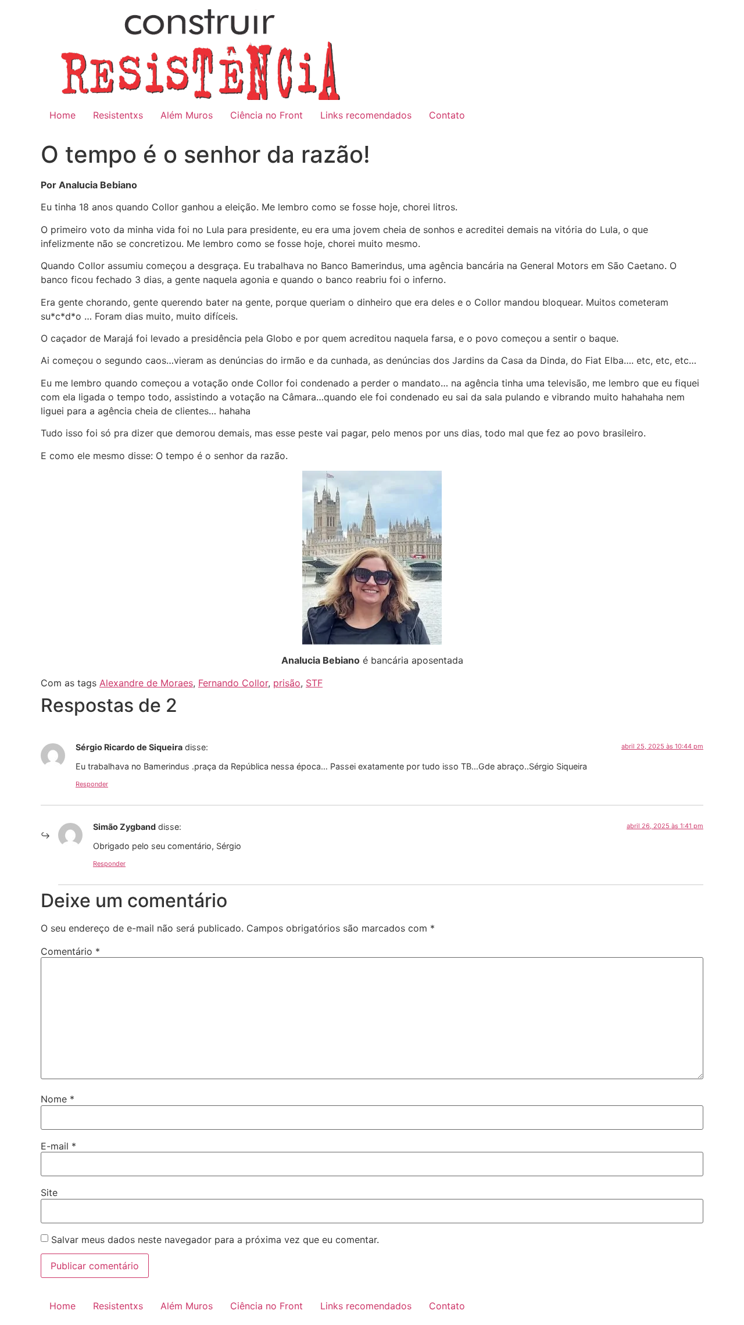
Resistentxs (118, 115)
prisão (287, 683)
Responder (92, 784)
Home (62, 115)
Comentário (70, 951)
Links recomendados (366, 115)
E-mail (58, 1146)
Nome (57, 1099)
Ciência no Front (266, 115)
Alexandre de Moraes (146, 683)
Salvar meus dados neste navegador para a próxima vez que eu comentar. (215, 1239)
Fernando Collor (233, 683)
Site (49, 1192)
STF (314, 683)
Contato (447, 115)
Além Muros (186, 115)
